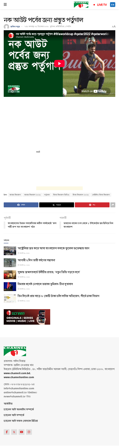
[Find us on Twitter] (14, 432)
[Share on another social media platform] (112, 204)
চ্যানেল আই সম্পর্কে (14, 415)
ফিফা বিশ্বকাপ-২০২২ (81, 194)
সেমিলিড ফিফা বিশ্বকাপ (101, 194)
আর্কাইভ (8, 404)
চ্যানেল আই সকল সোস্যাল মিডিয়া (21, 421)
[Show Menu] (5, 4)
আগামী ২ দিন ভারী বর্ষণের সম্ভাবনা (36, 260)
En (112, 4)
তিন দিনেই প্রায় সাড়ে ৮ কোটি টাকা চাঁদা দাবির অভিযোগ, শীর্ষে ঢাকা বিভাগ (58, 296)
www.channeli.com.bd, (17, 373)
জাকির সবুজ (15, 26)
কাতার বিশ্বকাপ (15, 194)
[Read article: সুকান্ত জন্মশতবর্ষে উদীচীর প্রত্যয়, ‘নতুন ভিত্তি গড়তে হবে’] (10, 274)
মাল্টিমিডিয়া (60, 26)
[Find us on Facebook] (7, 432)
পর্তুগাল (47, 194)
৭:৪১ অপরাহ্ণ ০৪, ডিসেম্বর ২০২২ (36, 26)
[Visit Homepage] (81, 5)
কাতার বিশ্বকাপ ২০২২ (32, 194)
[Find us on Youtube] (21, 432)
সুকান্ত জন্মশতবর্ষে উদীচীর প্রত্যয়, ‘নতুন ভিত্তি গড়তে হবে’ (49, 272)
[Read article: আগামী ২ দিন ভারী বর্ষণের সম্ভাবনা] (10, 262)
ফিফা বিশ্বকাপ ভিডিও (61, 194)
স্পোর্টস (68, 26)
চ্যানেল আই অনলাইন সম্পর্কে (19, 409)
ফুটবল (52, 26)
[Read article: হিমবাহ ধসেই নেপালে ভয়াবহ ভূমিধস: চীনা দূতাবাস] (10, 286)
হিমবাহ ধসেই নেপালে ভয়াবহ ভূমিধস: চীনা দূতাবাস (45, 284)
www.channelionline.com (19, 377)
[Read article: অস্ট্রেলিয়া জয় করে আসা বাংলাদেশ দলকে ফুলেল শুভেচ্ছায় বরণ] (10, 250)
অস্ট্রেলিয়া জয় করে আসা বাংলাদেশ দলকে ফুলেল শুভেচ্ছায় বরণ (53, 248)
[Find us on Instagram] (29, 432)
